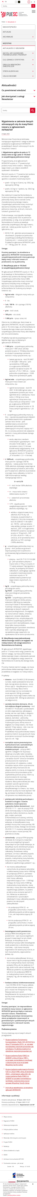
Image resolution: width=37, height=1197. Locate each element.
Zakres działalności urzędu (12, 1150)
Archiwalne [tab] (8, 37)
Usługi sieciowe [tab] (9, 76)
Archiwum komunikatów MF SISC (14, 1159)
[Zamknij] (33, 1184)
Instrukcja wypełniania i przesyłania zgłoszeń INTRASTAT (19, 1088)
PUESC (4, 22)
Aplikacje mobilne (9, 1134)
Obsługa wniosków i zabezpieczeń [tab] (12, 65)
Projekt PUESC (8, 1142)
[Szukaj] (33, 6)
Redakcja (6, 1146)
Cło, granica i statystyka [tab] (13, 60)
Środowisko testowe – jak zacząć (13, 1163)
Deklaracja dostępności (11, 1125)
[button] (18, 91)
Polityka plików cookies (11, 1129)
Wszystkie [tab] (7, 43)
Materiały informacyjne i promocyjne (15, 1138)
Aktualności (11, 22)
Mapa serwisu (8, 1117)
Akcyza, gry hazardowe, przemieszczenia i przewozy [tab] (15, 54)
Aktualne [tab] (7, 32)
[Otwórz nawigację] (33, 11)
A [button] (16, 2)
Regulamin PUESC (9, 1121)
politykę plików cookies (14, 1195)
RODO (5, 1155)
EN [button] (6, 1)
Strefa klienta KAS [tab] (10, 71)
